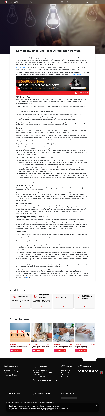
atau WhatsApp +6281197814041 (42, 372)
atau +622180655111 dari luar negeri (43, 377)
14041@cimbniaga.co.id (49, 381)
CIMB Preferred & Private (38, 2)
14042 (38, 374)
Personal (22, 2)
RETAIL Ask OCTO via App (40, 370)
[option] (52, 27)
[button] (87, 2)
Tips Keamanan (65, 374)
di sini (27, 277)
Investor (59, 2)
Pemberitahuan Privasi (68, 377)
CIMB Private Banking (50, 2)
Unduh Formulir (66, 372)
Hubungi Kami (65, 370)
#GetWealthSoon (76, 74)
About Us (65, 2)
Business (28, 2)
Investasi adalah (20, 67)
